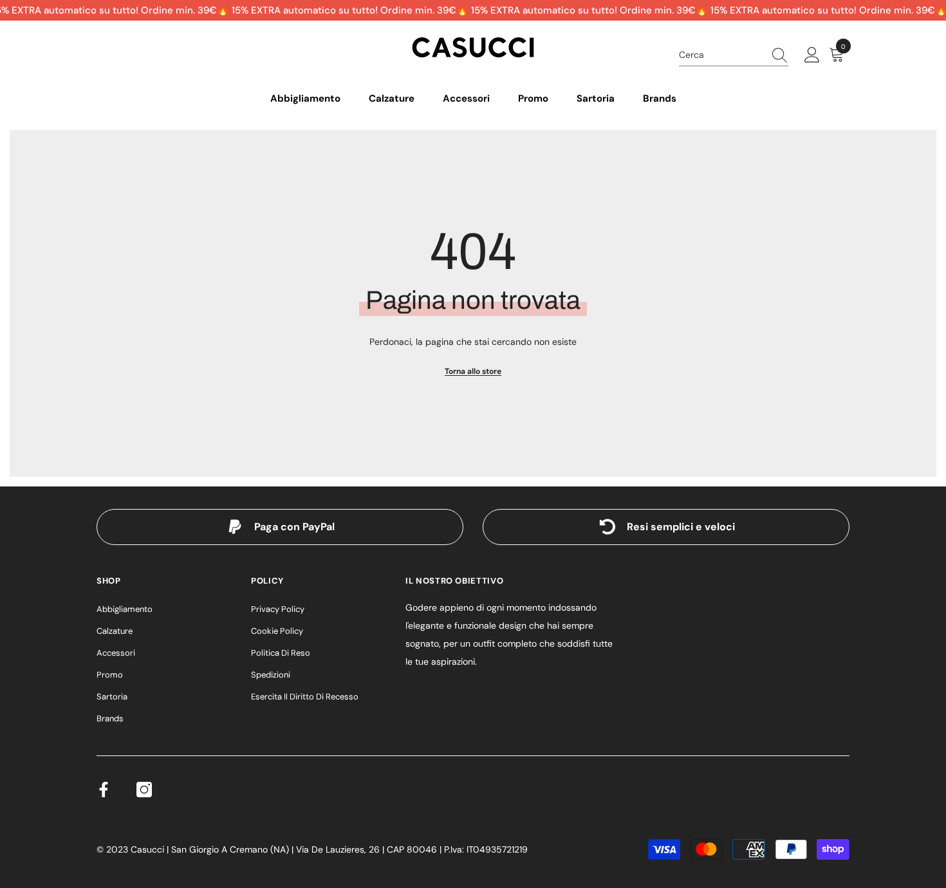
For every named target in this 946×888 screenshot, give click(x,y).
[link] (280, 527)
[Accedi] (812, 55)
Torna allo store (473, 371)
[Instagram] (144, 789)
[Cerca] (733, 55)
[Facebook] (103, 789)
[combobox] (721, 55)
